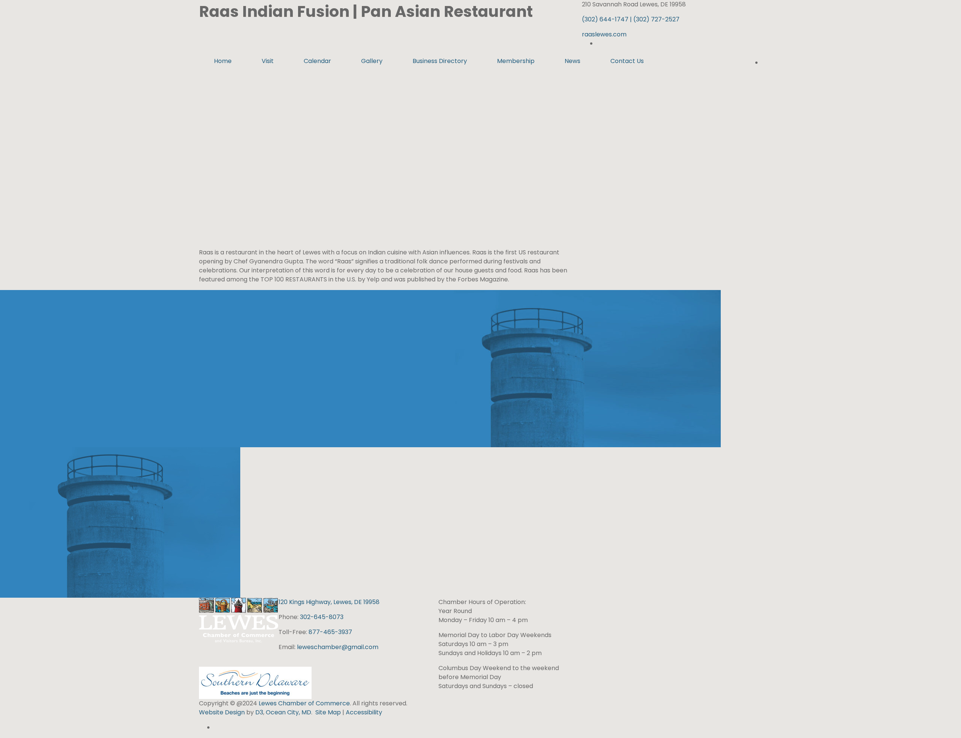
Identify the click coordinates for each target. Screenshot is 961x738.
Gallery (372, 61)
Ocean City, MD (288, 712)
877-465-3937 (330, 632)
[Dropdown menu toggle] (253, 76)
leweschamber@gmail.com (337, 647)
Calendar (317, 61)
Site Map (328, 712)
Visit (268, 61)
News (572, 61)
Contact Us (627, 61)
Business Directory (440, 61)
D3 (258, 712)
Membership (516, 61)
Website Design (222, 712)
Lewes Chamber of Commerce (304, 703)
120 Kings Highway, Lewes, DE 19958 (329, 602)
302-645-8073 (321, 617)
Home (223, 61)
